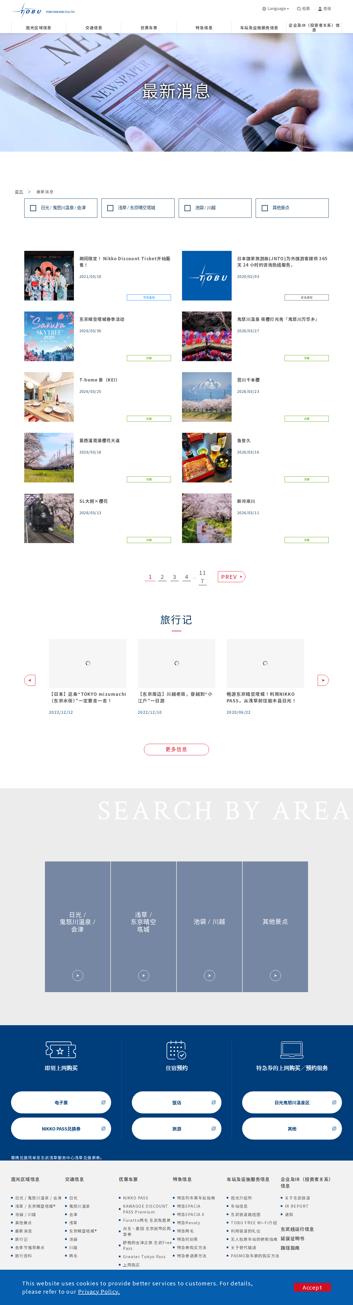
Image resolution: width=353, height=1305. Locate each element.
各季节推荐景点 (30, 1247)
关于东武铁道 (297, 1198)
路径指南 (290, 1247)
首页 (19, 191)
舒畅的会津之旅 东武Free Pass (147, 1245)
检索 (306, 8)
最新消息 (23, 1231)
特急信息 (182, 1179)
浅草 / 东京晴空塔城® (35, 1206)
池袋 (73, 1239)
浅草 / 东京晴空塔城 (136, 208)
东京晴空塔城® (83, 1231)
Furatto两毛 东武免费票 (147, 1220)
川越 (73, 1247)
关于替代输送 (243, 1247)
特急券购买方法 (192, 1247)
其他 (292, 1128)
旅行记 (21, 1239)
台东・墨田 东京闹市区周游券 (147, 1231)
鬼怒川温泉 (79, 1206)
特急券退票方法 (192, 1255)
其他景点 (280, 208)
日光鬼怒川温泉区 (292, 1102)
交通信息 (74, 1179)
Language (277, 8)
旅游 (176, 1128)
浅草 (73, 1222)
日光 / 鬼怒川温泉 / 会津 (63, 208)
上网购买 (131, 1265)
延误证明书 (293, 1238)
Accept (312, 1287)
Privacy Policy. (99, 1291)
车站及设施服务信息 (248, 1179)
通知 (289, 1214)
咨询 (327, 8)
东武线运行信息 (297, 1229)
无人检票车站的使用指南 (254, 1239)
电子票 (61, 1102)
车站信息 (239, 1206)
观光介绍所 (241, 1198)
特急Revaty (188, 1222)
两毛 (73, 1255)
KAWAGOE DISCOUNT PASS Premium (145, 1209)
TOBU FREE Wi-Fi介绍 (254, 1222)
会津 (73, 1214)
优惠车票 (128, 1179)
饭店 (176, 1102)
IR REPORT (297, 1206)
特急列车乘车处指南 (196, 1198)
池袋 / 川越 (205, 208)
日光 (73, 1198)
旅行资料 (23, 1255)
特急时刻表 (187, 1239)
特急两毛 (185, 1231)
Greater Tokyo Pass (144, 1256)
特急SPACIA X (191, 1214)
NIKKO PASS (135, 1198)
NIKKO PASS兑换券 (61, 1128)
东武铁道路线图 (246, 1214)
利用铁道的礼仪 (246, 1231)
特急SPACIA (189, 1206)
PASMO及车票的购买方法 (255, 1255)
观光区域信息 (25, 1179)
